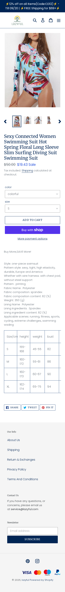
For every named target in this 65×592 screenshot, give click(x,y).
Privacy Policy (16, 469)
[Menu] (59, 20)
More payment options (32, 238)
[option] (16, 121)
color (8, 187)
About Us (13, 440)
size (7, 201)
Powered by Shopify (41, 580)
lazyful (25, 580)
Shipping (27, 170)
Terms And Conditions (22, 479)
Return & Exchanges (21, 460)
